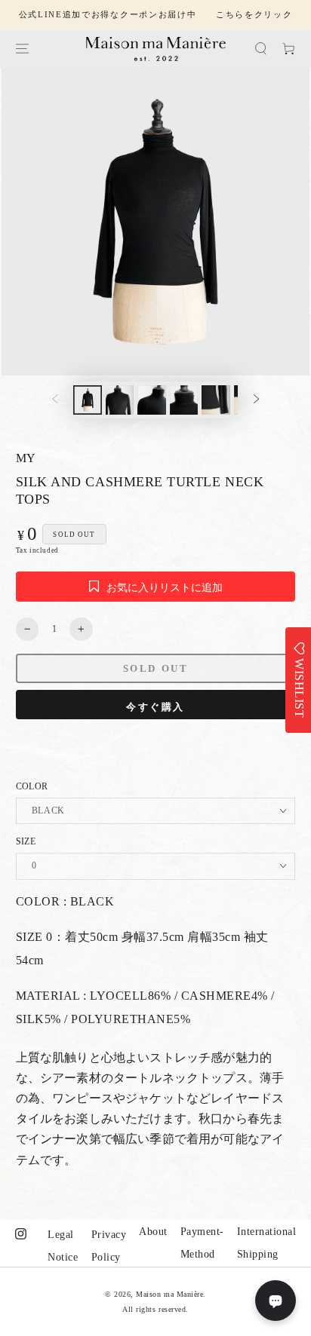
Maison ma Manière (169, 1294)
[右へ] (256, 400)
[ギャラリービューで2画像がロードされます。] (120, 399)
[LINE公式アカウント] (275, 1300)
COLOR (32, 786)
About (153, 1231)
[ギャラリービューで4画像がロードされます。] (184, 399)
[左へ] (55, 400)
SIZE (25, 841)
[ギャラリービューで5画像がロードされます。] (215, 399)
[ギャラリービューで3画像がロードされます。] (151, 399)
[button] (261, 49)
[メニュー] (21, 49)
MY (26, 458)
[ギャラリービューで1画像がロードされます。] (87, 399)
